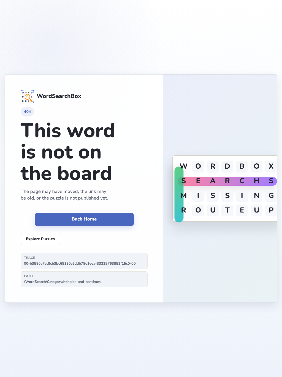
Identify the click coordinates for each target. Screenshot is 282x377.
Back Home (84, 219)
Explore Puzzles (40, 238)
